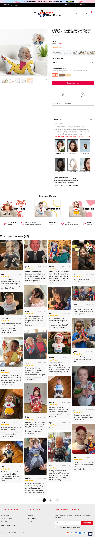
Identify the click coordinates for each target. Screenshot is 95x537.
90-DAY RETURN (72, 185)
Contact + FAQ (32, 518)
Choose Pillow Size (57, 58)
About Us (30, 515)
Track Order (81, 5)
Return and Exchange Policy (9, 525)
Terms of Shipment (6, 518)
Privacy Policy (5, 515)
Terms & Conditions (6, 522)
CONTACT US (67, 5)
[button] (4, 52)
